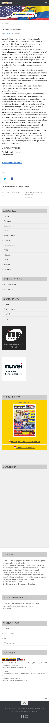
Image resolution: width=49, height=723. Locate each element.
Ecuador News (9, 33)
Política (6, 216)
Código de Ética (9, 319)
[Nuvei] (14, 380)
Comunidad (8, 240)
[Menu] (46, 3)
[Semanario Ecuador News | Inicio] (9, 3)
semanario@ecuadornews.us (16, 667)
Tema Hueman (33, 711)
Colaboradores (9, 309)
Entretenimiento (9, 245)
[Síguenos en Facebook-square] (22, 716)
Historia (7, 304)
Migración (7, 255)
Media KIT (7, 314)
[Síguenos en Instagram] (26, 716)
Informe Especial (9, 236)
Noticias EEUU (9, 289)
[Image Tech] (14, 349)
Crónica (6, 231)
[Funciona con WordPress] (19, 711)
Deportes (7, 226)
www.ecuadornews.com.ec (12, 163)
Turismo (7, 265)
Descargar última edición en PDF (25, 441)
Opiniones (5, 23)
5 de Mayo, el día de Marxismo (11, 192)
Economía (7, 221)
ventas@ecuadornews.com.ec (16, 680)
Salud (6, 260)
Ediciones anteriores (25, 447)
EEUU (6, 250)
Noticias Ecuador (10, 284)
